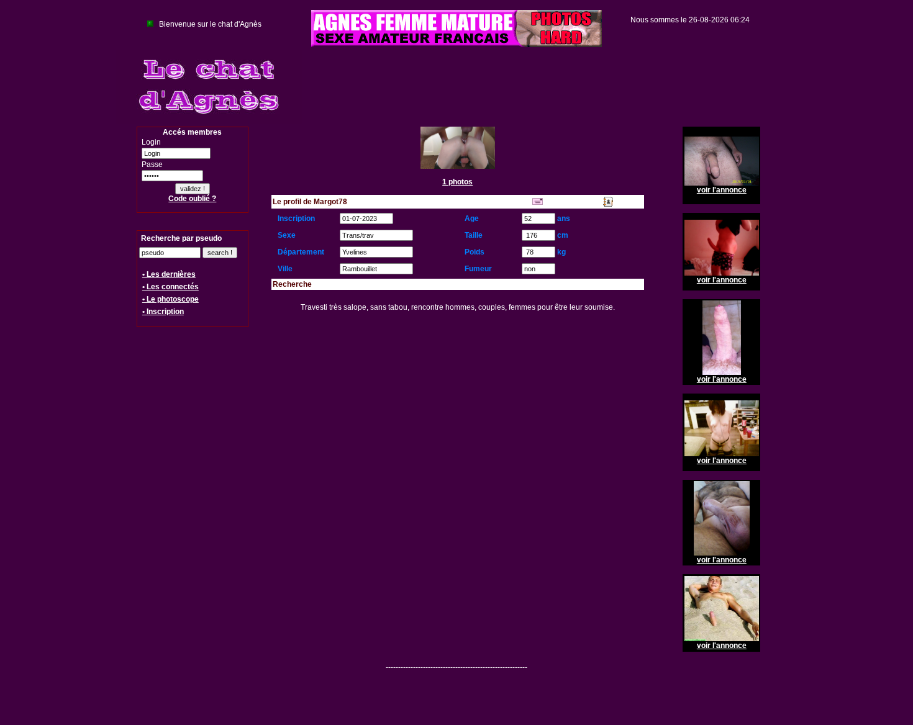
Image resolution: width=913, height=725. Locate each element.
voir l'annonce (722, 190)
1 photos (457, 182)
